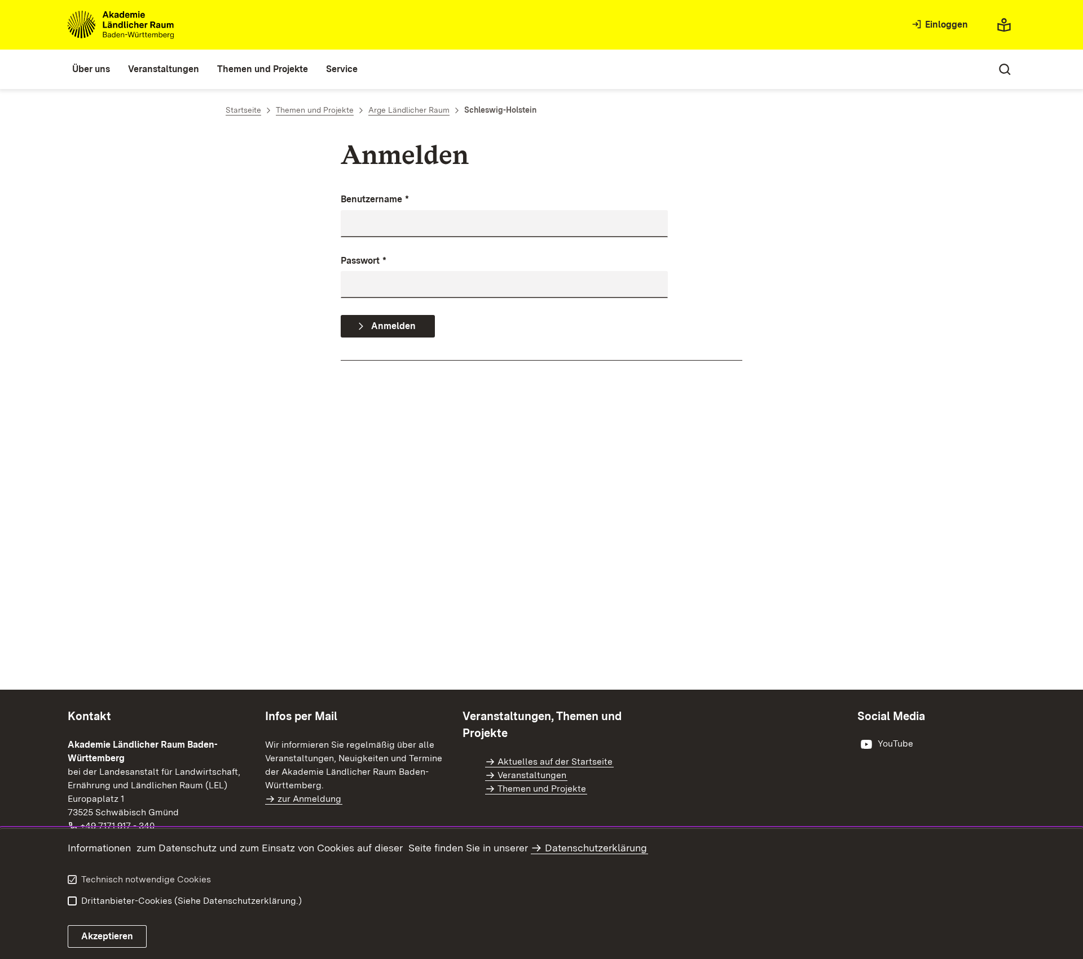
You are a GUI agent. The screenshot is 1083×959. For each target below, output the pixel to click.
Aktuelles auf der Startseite (555, 761)
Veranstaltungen (532, 775)
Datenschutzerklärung (596, 848)
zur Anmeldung (309, 798)
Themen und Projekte (542, 788)
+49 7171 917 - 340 (118, 825)
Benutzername (375, 199)
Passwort (363, 260)
